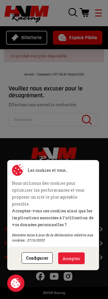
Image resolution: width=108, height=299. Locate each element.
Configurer (37, 258)
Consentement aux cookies (16, 283)
